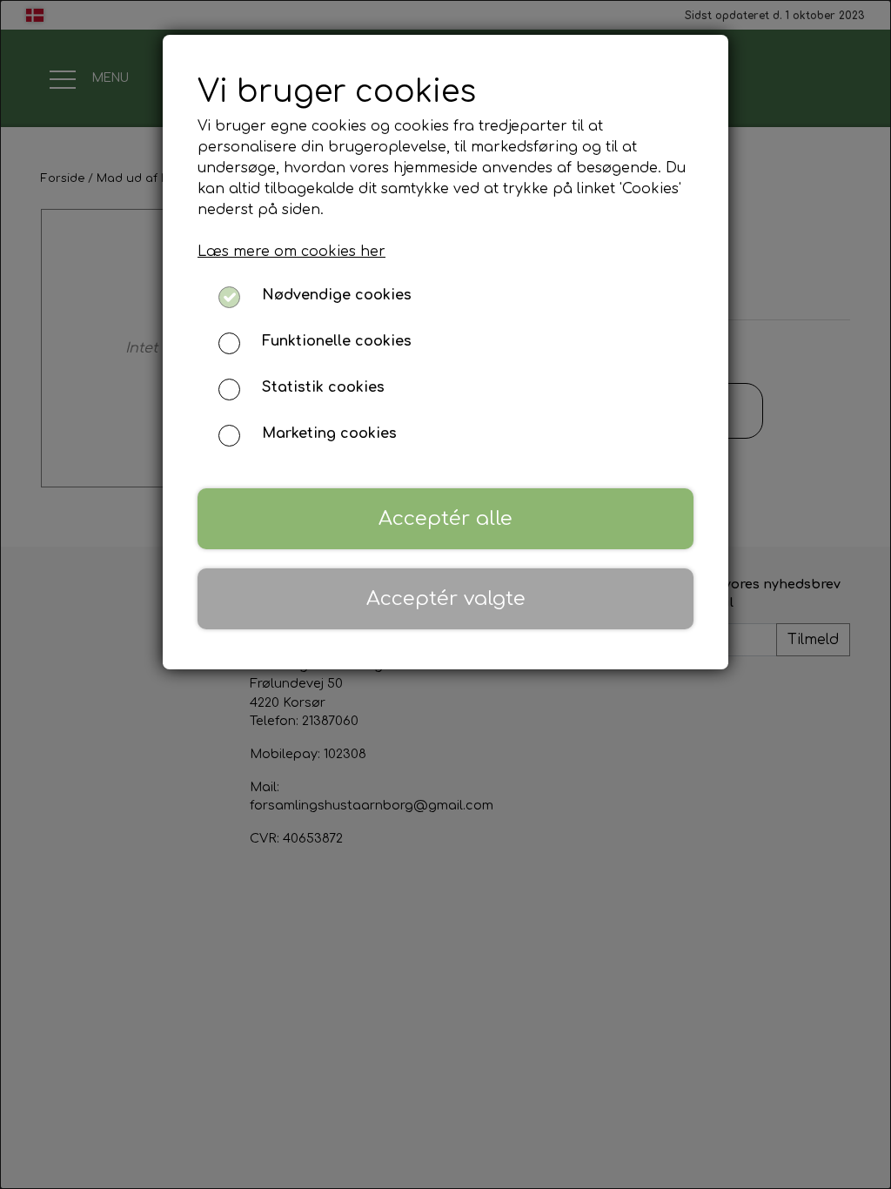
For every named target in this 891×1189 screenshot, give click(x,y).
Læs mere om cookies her (291, 251)
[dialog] (445, 594)
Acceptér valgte (446, 598)
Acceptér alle (445, 518)
